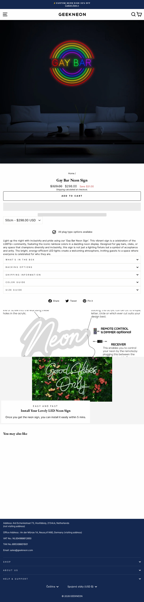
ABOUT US (10, 570)
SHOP (7, 562)
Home (71, 173)
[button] (72, 207)
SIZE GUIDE (14, 290)
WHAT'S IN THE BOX (20, 259)
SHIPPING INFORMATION (23, 275)
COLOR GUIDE (15, 282)
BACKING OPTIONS (19, 267)
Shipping (60, 189)
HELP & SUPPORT (15, 579)
